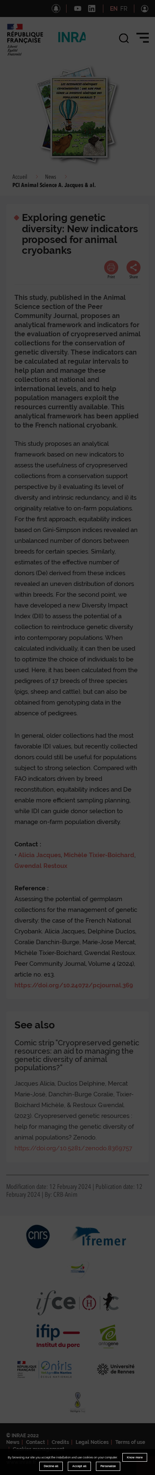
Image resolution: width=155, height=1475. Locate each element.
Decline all (51, 1466)
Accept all (79, 1466)
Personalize (108, 1466)
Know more (135, 1457)
